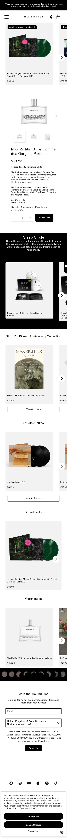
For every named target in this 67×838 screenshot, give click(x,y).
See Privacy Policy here (37, 741)
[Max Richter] (33, 17)
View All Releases (34, 498)
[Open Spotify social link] (47, 783)
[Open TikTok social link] (56, 783)
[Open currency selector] (51, 17)
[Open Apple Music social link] (38, 783)
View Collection (33, 409)
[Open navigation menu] (6, 17)
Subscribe (33, 748)
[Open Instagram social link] (20, 783)
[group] (20, 137)
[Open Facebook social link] (11, 783)
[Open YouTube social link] (29, 783)
